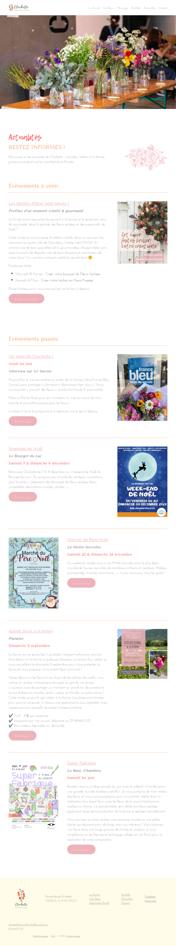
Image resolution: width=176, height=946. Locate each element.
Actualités (127, 898)
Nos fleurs (95, 898)
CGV (53, 935)
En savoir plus (23, 421)
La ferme (94, 894)
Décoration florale (99, 902)
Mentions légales (40, 935)
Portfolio (125, 894)
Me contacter (22, 735)
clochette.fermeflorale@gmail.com (28, 924)
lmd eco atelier (73, 935)
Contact (125, 902)
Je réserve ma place (26, 298)
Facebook (150, 896)
